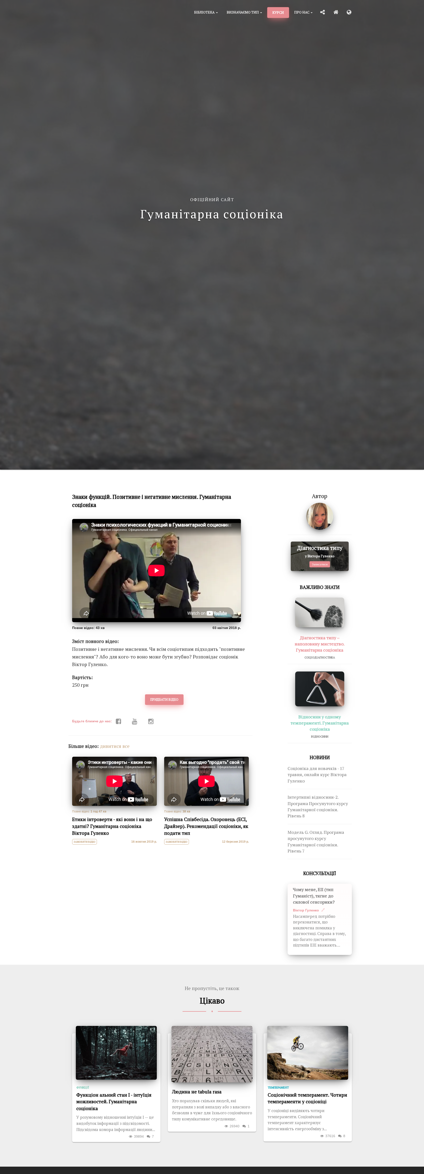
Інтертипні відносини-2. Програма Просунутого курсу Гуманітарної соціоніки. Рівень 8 (318, 806)
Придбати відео (164, 699)
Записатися (320, 564)
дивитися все (115, 746)
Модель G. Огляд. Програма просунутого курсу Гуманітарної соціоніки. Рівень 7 (316, 841)
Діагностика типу (319, 547)
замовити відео (84, 841)
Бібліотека (204, 12)
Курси (278, 12)
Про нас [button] (302, 12)
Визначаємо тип (243, 12)
